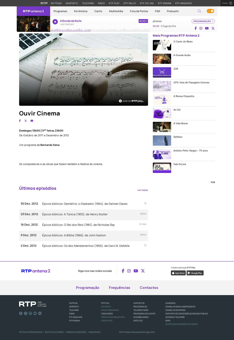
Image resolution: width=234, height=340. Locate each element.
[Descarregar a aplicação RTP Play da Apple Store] (178, 272)
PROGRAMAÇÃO (202, 21)
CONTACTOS (138, 303)
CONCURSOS (107, 313)
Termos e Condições (76, 332)
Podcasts (173, 11)
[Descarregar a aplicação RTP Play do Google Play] (195, 272)
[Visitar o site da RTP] (44, 3)
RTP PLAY (105, 303)
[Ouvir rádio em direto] (33, 24)
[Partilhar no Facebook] (20, 120)
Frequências (119, 287)
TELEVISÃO (74, 310)
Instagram (30, 313)
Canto (98, 11)
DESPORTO (74, 306)
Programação (87, 287)
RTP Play (114, 3)
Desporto (72, 3)
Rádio (101, 3)
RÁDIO (72, 313)
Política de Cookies (54, 332)
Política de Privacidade (30, 332)
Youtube (35, 313)
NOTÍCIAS (73, 303)
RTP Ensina (164, 3)
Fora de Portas (139, 11)
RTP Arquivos (183, 3)
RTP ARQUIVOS (75, 317)
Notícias (56, 3)
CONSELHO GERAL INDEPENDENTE (180, 306)
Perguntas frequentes (112, 317)
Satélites (137, 320)
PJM (157, 11)
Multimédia (116, 11)
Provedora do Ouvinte (144, 313)
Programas (60, 11)
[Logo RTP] (32, 304)
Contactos (149, 287)
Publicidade (94, 332)
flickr (40, 313)
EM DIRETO (106, 306)
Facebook (21, 313)
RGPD (167, 320)
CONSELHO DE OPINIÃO (175, 310)
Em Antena (80, 11)
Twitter (25, 313)
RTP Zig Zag (147, 3)
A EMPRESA (170, 303)
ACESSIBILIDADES (141, 317)
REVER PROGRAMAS (110, 310)
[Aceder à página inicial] (33, 11)
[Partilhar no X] (25, 120)
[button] (199, 11)
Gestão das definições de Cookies (181, 324)
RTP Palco (130, 3)
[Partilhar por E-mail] (32, 120)
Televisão (88, 3)
